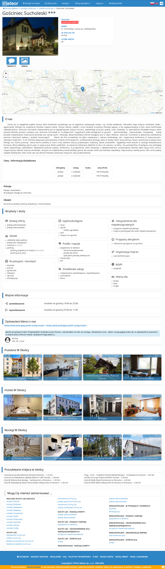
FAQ (65, 556)
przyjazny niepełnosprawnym (70, 534)
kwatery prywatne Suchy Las (18, 544)
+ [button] (6, 73)
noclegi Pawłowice (14, 507)
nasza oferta (106, 556)
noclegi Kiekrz (12, 516)
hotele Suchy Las (13, 538)
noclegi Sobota (12, 525)
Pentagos (102, 418)
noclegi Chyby (12, 528)
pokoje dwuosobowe (66, 517)
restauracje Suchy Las (67, 504)
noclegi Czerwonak (14, 513)
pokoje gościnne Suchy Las (69, 501)
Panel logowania (139, 556)
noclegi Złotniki (13, 501)
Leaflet (152, 113)
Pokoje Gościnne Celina (142, 378)
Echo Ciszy (62, 378)
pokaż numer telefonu (70, 22)
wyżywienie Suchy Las (15, 535)
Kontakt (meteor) (39, 556)
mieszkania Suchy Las (67, 498)
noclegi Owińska (13, 522)
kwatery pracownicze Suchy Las (20, 541)
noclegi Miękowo (13, 510)
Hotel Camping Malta (142, 418)
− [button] (6, 77)
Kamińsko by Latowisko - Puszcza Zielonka (102, 377)
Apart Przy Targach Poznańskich (23, 378)
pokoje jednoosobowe (67, 514)
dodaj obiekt (121, 556)
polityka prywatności (79, 556)
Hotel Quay (22, 418)
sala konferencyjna (117, 535)
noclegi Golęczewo (14, 519)
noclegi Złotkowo (13, 504)
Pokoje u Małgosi (22, 458)
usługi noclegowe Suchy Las (70, 507)
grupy (60, 541)
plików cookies (33, 567)
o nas (95, 556)
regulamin (55, 556)
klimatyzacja (114, 511)
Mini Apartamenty (62, 458)
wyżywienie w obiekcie (67, 524)
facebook (24, 556)
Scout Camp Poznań (102, 458)
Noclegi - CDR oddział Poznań (62, 418)
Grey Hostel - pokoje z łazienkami (142, 458)
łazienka (112, 508)
